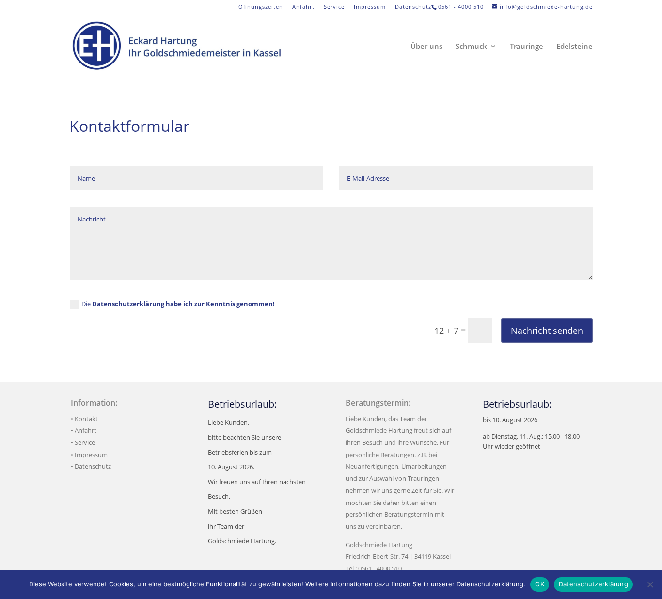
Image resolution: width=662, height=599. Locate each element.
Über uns (426, 47)
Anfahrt (303, 7)
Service (334, 7)
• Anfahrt (83, 430)
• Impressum (89, 454)
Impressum (370, 7)
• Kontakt (84, 418)
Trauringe (526, 47)
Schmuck (471, 47)
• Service (83, 442)
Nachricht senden (547, 330)
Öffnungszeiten (260, 7)
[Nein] (650, 584)
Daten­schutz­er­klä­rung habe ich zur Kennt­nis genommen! (183, 304)
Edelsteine (574, 47)
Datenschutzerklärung (593, 584)
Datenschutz (413, 7)
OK (539, 584)
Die (178, 304)
